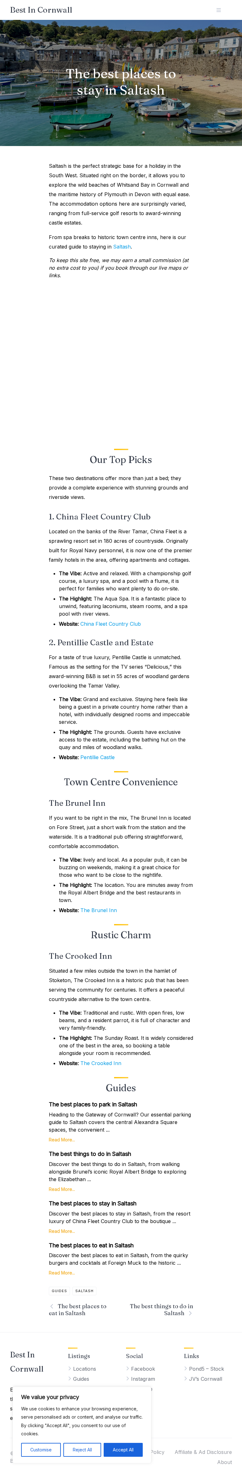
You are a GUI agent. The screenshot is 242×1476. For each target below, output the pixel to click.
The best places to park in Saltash (93, 1104)
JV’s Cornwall (205, 1379)
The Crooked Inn (100, 1063)
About (224, 1462)
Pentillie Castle (97, 757)
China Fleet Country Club (110, 624)
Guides (59, 1291)
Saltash (122, 246)
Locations (84, 1369)
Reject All (82, 1449)
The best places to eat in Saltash (91, 1245)
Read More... (62, 1139)
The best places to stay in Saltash (92, 1203)
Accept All (123, 1449)
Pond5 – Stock (206, 1369)
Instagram (143, 1379)
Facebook (143, 1369)
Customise (41, 1449)
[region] (82, 1425)
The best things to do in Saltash (90, 1154)
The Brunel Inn (98, 910)
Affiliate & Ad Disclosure (203, 1452)
